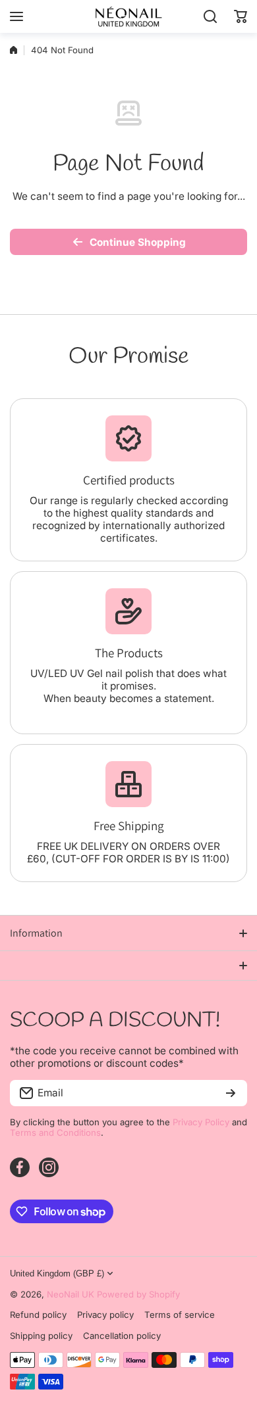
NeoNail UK (70, 1294)
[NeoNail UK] (128, 16)
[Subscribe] (230, 1093)
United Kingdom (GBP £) (57, 1273)
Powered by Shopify (138, 1294)
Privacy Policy (201, 1122)
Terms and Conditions (55, 1132)
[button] (240, 16)
